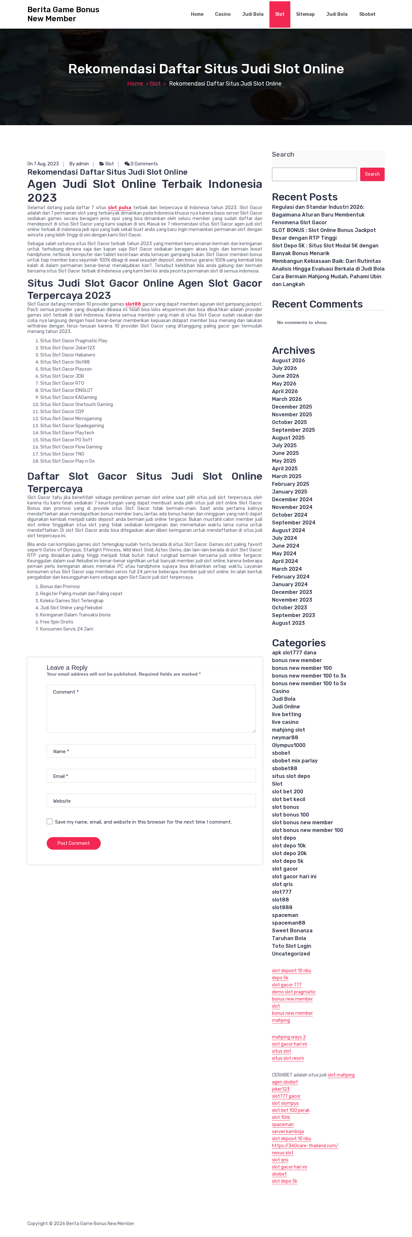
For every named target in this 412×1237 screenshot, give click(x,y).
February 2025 (290, 484)
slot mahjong (341, 1075)
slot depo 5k (288, 861)
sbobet (281, 753)
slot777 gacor (286, 1096)
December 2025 (292, 407)
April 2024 (285, 561)
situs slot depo (291, 776)
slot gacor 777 (287, 985)
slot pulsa (119, 207)
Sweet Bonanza (292, 931)
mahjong (281, 1020)
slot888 (282, 907)
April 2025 (285, 469)
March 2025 (287, 476)
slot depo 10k (289, 846)
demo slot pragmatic (294, 992)
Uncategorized (291, 954)
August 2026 (288, 360)
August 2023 (288, 623)
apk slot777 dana (294, 653)
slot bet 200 (287, 792)
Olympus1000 (288, 745)
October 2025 (289, 422)
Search (283, 154)
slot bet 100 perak (291, 1110)
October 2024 (289, 515)
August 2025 (288, 438)
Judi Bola (253, 14)
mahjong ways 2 (289, 1037)
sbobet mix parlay (295, 761)
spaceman (285, 915)
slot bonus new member (302, 822)
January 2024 (290, 584)
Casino (223, 14)
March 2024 (287, 569)
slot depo (284, 838)
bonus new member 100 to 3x (309, 676)
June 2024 (285, 546)
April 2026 (285, 391)
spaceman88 (288, 923)
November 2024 (292, 507)
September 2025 (293, 430)
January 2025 (289, 492)
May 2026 (284, 384)
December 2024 (292, 499)
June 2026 (285, 376)
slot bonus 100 (290, 815)
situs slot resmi (288, 1058)
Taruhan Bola (289, 938)
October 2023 (289, 608)
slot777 (282, 892)
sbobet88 (284, 768)
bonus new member (297, 660)
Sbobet (367, 14)
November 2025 (292, 414)
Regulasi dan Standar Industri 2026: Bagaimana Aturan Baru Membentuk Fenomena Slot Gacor (318, 215)
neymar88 (285, 737)
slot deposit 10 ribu (291, 971)
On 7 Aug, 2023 (43, 164)
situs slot (281, 1051)
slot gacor (285, 869)
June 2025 (285, 453)
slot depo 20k (289, 853)
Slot (280, 14)
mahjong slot (288, 730)
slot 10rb (281, 1117)
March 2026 (287, 399)
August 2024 (288, 530)
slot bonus (285, 807)
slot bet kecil (288, 799)
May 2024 (284, 553)
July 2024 (284, 538)
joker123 (281, 1089)
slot (276, 1006)
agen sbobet (285, 1082)
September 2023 (293, 615)
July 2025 (284, 445)
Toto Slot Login (291, 946)
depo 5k (280, 978)
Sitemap (305, 14)
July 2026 (284, 368)
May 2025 (284, 461)
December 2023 (292, 592)
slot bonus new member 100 (307, 830)
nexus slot (283, 1153)
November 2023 (292, 600)
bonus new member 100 (302, 668)
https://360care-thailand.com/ (305, 1146)
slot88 (133, 304)
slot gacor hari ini (294, 876)
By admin (79, 164)
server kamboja (288, 1131)
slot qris (282, 884)
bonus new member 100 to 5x (309, 683)
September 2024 (293, 523)
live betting (286, 714)
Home (197, 14)
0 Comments (144, 164)
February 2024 (291, 577)
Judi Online (286, 707)
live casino (285, 722)
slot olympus (285, 1103)
